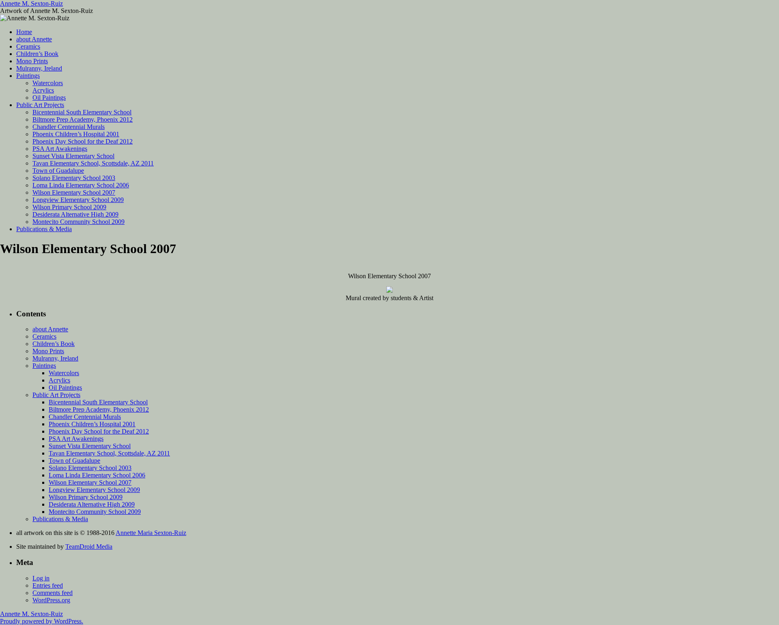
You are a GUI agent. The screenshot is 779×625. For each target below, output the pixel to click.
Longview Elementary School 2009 (78, 199)
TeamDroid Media (88, 546)
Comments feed (52, 592)
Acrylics (43, 90)
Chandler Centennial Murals (68, 126)
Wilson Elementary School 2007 (73, 192)
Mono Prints (32, 61)
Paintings (28, 75)
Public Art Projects (40, 104)
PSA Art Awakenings (59, 148)
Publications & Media (44, 229)
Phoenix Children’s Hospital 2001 (75, 134)
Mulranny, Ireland (39, 68)
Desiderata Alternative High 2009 (75, 214)
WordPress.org (51, 600)
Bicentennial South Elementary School (81, 112)
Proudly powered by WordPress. (41, 621)
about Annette (34, 39)
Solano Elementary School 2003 (73, 177)
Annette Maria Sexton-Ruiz (151, 532)
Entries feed (47, 585)
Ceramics (28, 46)
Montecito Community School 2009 (78, 221)
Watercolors (47, 82)
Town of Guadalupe (58, 170)
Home (24, 31)
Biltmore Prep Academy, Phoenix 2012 (82, 119)
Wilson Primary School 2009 (69, 207)
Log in (40, 578)
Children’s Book (37, 53)
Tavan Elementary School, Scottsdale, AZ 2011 (93, 163)
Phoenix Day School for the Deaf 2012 (82, 141)
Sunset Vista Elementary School (73, 155)
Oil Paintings (49, 97)
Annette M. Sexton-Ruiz (31, 3)
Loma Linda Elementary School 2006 (80, 185)
